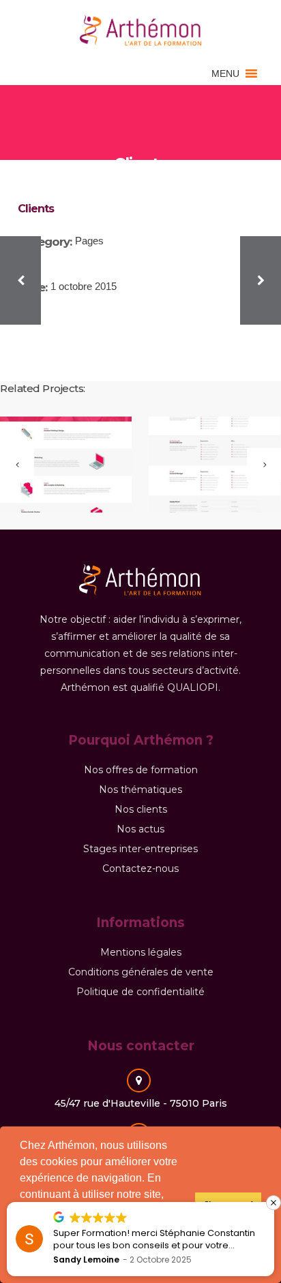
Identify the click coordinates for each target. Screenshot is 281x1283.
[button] (225, 73)
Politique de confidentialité (140, 992)
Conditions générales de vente (140, 972)
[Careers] (206, 466)
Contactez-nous (140, 868)
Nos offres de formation (141, 770)
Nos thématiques (140, 789)
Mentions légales (140, 952)
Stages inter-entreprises (140, 849)
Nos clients (141, 809)
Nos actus (140, 829)
